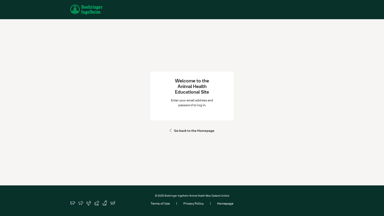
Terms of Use (160, 204)
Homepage (225, 204)
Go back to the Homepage (194, 131)
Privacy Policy (193, 204)
